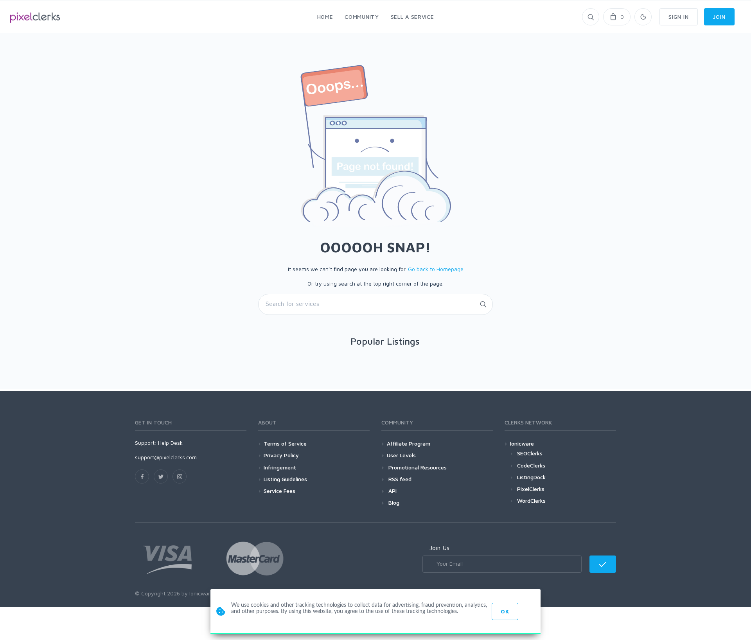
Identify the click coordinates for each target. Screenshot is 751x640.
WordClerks (531, 500)
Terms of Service (285, 443)
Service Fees (279, 490)
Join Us (439, 547)
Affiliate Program (408, 443)
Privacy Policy (281, 455)
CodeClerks (531, 465)
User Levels (401, 455)
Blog (393, 502)
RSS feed (399, 479)
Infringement (280, 467)
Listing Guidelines (285, 479)
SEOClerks (530, 453)
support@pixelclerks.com (166, 457)
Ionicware (522, 443)
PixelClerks (530, 488)
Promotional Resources (417, 467)
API (392, 490)
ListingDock (531, 477)
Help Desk (170, 442)
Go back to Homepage (436, 269)
